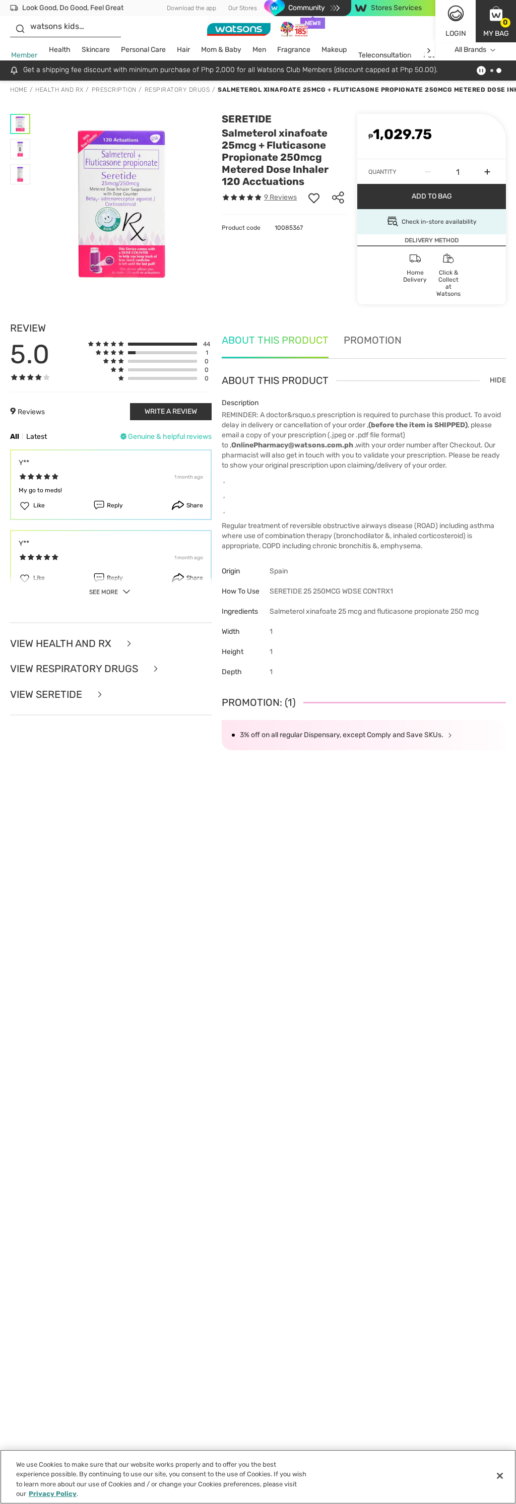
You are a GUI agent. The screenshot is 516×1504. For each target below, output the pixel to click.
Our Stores (242, 8)
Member (24, 55)
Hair (183, 49)
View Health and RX (62, 643)
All (14, 436)
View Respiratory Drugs (75, 669)
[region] (258, 1477)
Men (259, 49)
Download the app (191, 8)
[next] (428, 50)
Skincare (96, 49)
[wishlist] (313, 197)
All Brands (470, 49)
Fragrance (293, 49)
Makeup (334, 49)
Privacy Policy (53, 1493)
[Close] (500, 1476)
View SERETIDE (47, 694)
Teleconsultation (384, 55)
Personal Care (143, 49)
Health (60, 49)
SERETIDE (247, 119)
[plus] (487, 172)
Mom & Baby (221, 49)
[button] (496, 21)
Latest (36, 436)
